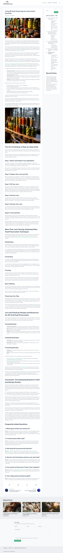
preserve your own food (20, 50)
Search (47, 10)
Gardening (49, 2)
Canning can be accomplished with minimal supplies (14, 63)
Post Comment (17, 540)
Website (40, 526)
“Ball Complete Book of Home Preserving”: (14, 358)
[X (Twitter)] (18, 485)
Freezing (52, 37)
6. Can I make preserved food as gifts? (54, 68)
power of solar (26, 371)
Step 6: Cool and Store (54, 30)
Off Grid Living (44, 2)
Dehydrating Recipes (54, 46)
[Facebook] (9, 485)
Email (28, 526)
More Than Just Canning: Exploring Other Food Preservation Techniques (52, 32)
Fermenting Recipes (54, 47)
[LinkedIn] (36, 485)
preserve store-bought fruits (20, 469)
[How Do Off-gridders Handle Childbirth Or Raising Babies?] (12, 507)
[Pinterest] (27, 485)
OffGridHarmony (8, 4)
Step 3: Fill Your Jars (54, 25)
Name (16, 526)
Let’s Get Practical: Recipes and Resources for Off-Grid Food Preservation (53, 42)
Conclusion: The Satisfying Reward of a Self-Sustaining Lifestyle (53, 49)
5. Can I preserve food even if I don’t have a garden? (54, 65)
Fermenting (52, 36)
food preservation (32, 298)
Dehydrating (53, 35)
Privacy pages (54, 2)
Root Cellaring (53, 38)
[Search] (59, 2)
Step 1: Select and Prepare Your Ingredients (54, 21)
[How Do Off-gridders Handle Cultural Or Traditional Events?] (31, 507)
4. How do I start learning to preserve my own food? (54, 62)
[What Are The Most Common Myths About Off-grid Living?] (51, 507)
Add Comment (17, 529)
